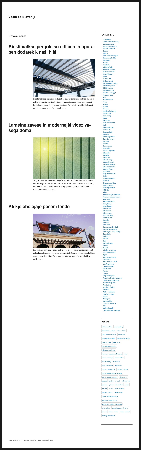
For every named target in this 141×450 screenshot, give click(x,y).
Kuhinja (106, 134)
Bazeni (105, 51)
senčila (104, 389)
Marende (106, 153)
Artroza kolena (108, 44)
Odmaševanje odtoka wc (111, 195)
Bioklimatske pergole (110, 56)
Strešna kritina (108, 264)
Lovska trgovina (109, 151)
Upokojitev (107, 285)
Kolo (105, 125)
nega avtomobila (107, 365)
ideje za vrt (116, 342)
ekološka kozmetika (108, 338)
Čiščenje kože (108, 67)
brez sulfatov (122, 331)
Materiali (106, 158)
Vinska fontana (108, 294)
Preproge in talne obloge (111, 232)
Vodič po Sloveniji (21, 16)
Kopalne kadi (107, 132)
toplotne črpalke (107, 392)
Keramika (106, 120)
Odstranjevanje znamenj (111, 197)
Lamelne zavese (108, 139)
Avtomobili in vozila (110, 46)
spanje (111, 389)
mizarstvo (116, 362)
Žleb (104, 306)
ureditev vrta (118, 392)
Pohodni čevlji (108, 215)
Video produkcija (109, 292)
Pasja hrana (107, 206)
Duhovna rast (108, 81)
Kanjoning (107, 116)
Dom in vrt (107, 79)
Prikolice (106, 236)
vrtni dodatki (106, 408)
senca (127, 385)
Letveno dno (107, 146)
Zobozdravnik (108, 308)
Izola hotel (107, 114)
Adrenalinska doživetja (111, 42)
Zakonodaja (107, 301)
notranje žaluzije (122, 369)
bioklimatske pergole (108, 331)
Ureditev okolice (109, 287)
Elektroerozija (108, 88)
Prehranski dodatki (110, 229)
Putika (105, 239)
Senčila (105, 248)
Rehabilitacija (108, 243)
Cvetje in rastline (109, 69)
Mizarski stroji (108, 162)
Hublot (105, 107)
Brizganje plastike (109, 58)
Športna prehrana (109, 257)
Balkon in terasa (109, 49)
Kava (105, 118)
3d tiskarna (107, 39)
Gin (104, 97)
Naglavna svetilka (109, 174)
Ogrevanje (106, 199)
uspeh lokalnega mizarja (110, 396)
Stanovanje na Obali (110, 262)
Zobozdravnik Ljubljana (111, 310)
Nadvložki (106, 171)
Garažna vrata (108, 95)
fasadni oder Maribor (123, 338)
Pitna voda (107, 208)
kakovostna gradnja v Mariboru (112, 354)
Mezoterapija (107, 160)
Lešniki (106, 144)
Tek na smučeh (108, 266)
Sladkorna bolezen (109, 250)
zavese (104, 412)
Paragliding (107, 204)
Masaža (106, 155)
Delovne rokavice (109, 72)
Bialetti (105, 53)
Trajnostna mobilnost (111, 280)
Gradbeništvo (108, 100)
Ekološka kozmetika (110, 83)
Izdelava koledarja (109, 111)
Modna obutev (108, 169)
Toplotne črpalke (109, 276)
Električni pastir (109, 86)
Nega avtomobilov (109, 183)
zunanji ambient (125, 412)
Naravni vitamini (109, 178)
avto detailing (118, 327)
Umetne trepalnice (109, 283)
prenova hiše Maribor (116, 385)
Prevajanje (107, 234)
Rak (104, 241)
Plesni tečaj (107, 211)
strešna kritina (119, 389)
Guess (105, 104)
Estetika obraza (108, 90)
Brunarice (106, 60)
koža (125, 354)
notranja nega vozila (108, 369)
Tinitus (105, 273)
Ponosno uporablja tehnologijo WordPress (38, 440)
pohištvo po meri (114, 381)
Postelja (106, 220)
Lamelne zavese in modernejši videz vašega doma (49, 127)
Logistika (106, 148)
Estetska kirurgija (109, 93)
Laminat (106, 141)
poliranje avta (126, 381)
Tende (105, 271)
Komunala (106, 130)
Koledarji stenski (109, 123)
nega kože (118, 365)
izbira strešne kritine (108, 350)
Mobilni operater (109, 167)
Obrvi (105, 192)
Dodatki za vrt (108, 74)
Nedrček (106, 181)
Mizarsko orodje (109, 164)
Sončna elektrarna (109, 253)
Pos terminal (107, 218)
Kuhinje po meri (109, 137)
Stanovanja (107, 259)
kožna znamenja (107, 358)
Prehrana (106, 225)
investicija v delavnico (109, 346)
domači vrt (121, 335)
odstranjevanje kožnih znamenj (112, 373)
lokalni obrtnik (119, 358)
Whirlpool (106, 299)
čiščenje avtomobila (108, 416)
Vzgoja (105, 297)
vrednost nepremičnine (109, 400)
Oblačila (106, 190)
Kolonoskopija (108, 127)
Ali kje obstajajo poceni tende (39, 206)
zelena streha (113, 412)
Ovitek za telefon (109, 202)
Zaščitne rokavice (109, 303)
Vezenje (106, 290)
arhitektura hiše (107, 327)
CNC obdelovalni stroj (109, 335)
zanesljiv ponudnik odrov (120, 408)
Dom (105, 76)
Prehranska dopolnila (110, 227)
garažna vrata (106, 342)
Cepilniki (106, 65)
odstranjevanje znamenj (109, 377)
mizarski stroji (106, 362)
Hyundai (106, 109)
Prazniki (106, 222)
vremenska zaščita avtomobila (112, 404)
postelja (104, 385)
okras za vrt (123, 377)
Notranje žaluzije (109, 188)
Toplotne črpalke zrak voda (112, 278)
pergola (104, 381)
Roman (105, 246)
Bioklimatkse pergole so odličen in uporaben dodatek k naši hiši (51, 49)
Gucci (105, 102)
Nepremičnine (108, 185)
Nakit (105, 176)
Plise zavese (107, 213)
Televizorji (107, 269)
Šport (105, 255)
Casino (105, 63)
